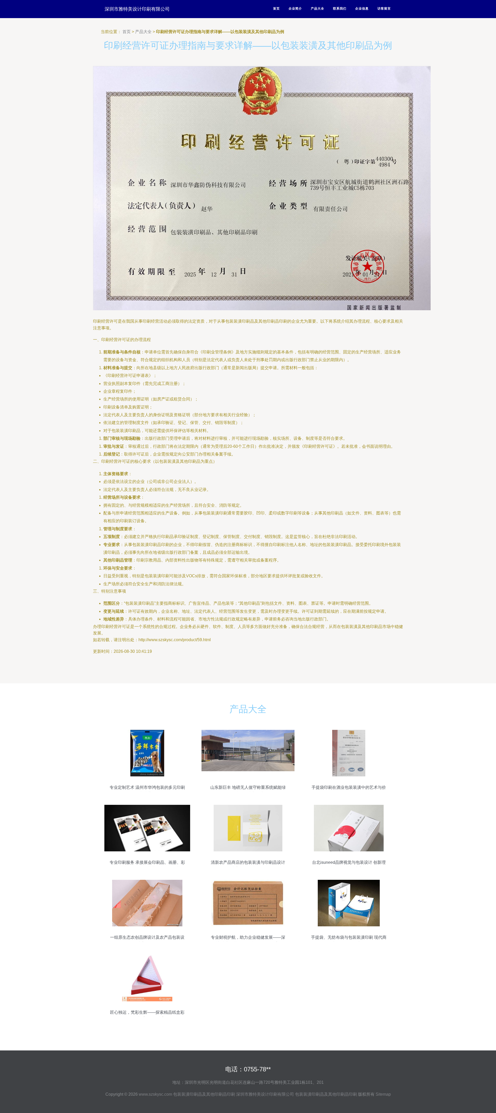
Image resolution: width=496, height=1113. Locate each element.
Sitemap (383, 1094)
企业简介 (295, 8)
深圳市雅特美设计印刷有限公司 (137, 9)
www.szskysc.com (155, 1094)
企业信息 (362, 8)
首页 (276, 8)
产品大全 (317, 8)
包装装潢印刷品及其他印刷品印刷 (204, 1094)
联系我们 (339, 8)
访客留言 (384, 8)
